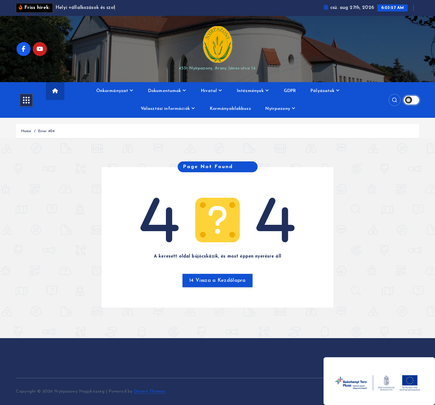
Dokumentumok (164, 91)
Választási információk (165, 108)
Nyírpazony (277, 108)
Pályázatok (322, 91)
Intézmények (250, 91)
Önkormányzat (112, 91)
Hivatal (209, 91)
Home (26, 131)
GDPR (290, 91)
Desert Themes (149, 391)
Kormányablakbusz (230, 108)
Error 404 (46, 131)
